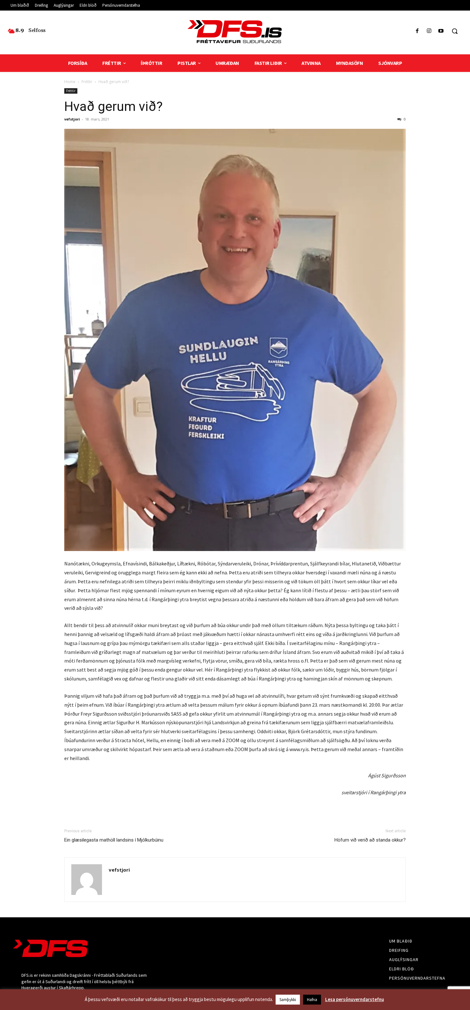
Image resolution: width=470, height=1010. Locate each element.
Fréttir (87, 81)
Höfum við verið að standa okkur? (370, 840)
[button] (454, 31)
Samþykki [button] (287, 999)
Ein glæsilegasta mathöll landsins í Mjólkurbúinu (113, 840)
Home (69, 81)
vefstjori (72, 119)
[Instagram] (429, 31)
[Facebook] (417, 31)
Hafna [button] (312, 999)
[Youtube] (441, 31)
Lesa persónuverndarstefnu (354, 999)
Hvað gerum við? (113, 106)
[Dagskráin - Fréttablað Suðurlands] (235, 31)
